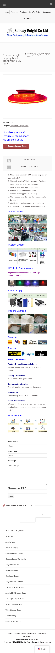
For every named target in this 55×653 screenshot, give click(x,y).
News (24, 634)
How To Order (34, 12)
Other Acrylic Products (14, 621)
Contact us (46, 12)
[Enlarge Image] (27, 76)
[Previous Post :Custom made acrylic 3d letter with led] (43, 515)
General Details (29, 159)
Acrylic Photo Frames (14, 582)
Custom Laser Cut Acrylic (16, 559)
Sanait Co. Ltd (33, 639)
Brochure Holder (12, 576)
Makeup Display (12, 548)
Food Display (11, 616)
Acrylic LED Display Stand (19, 126)
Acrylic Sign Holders (14, 604)
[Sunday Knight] (27, 37)
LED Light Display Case (15, 599)
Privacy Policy (27, 636)
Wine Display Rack (13, 610)
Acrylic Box (10, 536)
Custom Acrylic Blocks (14, 553)
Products (23, 12)
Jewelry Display (12, 570)
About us (14, 12)
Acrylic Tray (10, 542)
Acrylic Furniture (12, 565)
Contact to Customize (29, 166)
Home (6, 12)
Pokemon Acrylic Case (15, 587)
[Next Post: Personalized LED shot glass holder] (28, 520)
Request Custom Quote (17, 146)
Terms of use (42, 634)
